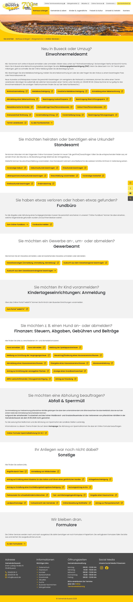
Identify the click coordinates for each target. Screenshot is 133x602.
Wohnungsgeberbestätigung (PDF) (74, 66)
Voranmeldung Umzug (45, 115)
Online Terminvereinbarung (54, 3)
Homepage (53, 426)
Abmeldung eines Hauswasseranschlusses (25, 363)
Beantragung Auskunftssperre (55, 99)
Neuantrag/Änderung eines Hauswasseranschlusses (76, 355)
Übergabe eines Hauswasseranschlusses (68, 363)
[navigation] (130, 183)
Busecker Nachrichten (47, 585)
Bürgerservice (37, 39)
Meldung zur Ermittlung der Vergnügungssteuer (27, 355)
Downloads (110, 3)
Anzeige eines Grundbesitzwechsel (68, 371)
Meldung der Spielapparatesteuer (63, 347)
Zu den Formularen (14, 544)
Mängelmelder (72, 3)
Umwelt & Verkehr (112, 10)
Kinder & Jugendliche (78, 10)
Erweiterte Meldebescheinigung (71, 91)
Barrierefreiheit (123, 3)
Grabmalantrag (44, 183)
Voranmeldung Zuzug (71, 115)
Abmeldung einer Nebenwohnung (21, 99)
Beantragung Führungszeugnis (101, 115)
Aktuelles (84, 3)
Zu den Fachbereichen (40, 123)
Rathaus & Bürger (40, 10)
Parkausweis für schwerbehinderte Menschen (26, 495)
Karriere (126, 10)
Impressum (43, 570)
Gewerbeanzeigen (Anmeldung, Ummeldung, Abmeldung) (31, 263)
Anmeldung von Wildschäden (43, 471)
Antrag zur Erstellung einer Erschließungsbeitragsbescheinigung (34, 487)
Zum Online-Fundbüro (16, 224)
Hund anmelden (14, 347)
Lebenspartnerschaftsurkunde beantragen (25, 176)
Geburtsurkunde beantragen (43, 168)
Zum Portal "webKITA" (16, 309)
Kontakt (42, 572)
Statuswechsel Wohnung (17, 115)
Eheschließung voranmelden (63, 176)
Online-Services (96, 3)
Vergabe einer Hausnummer (102, 495)
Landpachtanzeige (15, 503)
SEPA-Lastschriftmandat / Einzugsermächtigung (27, 379)
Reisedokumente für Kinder (18, 107)
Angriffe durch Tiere (15, 471)
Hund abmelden (35, 347)
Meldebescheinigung (41, 91)
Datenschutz (44, 567)
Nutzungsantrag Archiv (78, 487)
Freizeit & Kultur (96, 10)
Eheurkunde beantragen (73, 168)
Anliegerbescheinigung (98, 479)
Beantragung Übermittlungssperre (90, 99)
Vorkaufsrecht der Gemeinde (43, 503)
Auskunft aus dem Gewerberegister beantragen (83, 263)
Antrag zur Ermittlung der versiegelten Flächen (26, 371)
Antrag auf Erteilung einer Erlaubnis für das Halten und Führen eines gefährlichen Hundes (44, 479)
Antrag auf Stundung (64, 379)
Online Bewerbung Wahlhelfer (75, 503)
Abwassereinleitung (101, 363)
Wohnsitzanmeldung (16, 91)
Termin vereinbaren (15, 123)
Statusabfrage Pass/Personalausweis (53, 107)
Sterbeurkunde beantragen (18, 183)
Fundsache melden (41, 224)
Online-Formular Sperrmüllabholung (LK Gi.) (25, 433)
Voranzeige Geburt (15, 168)
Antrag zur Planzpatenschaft (107, 503)
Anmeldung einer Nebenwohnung (106, 91)
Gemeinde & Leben (58, 10)
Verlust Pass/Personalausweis (90, 107)
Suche (41, 582)
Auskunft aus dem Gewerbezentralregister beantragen (30, 271)
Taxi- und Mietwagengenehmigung (68, 495)
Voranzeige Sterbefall (92, 176)
